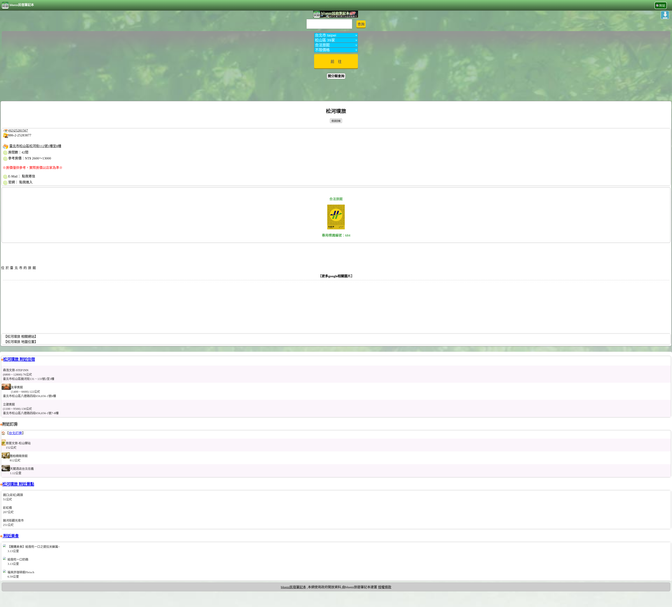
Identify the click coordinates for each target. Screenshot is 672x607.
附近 (662, 6)
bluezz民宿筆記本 (22, 5)
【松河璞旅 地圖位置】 (21, 342)
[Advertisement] (336, 90)
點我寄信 (28, 176)
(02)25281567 (18, 130)
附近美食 (10, 536)
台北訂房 (15, 433)
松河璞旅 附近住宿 (19, 359)
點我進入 (26, 182)
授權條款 (384, 587)
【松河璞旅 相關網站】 (21, 336)
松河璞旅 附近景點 (18, 484)
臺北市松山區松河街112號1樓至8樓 (35, 146)
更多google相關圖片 (336, 276)
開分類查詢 (336, 76)
